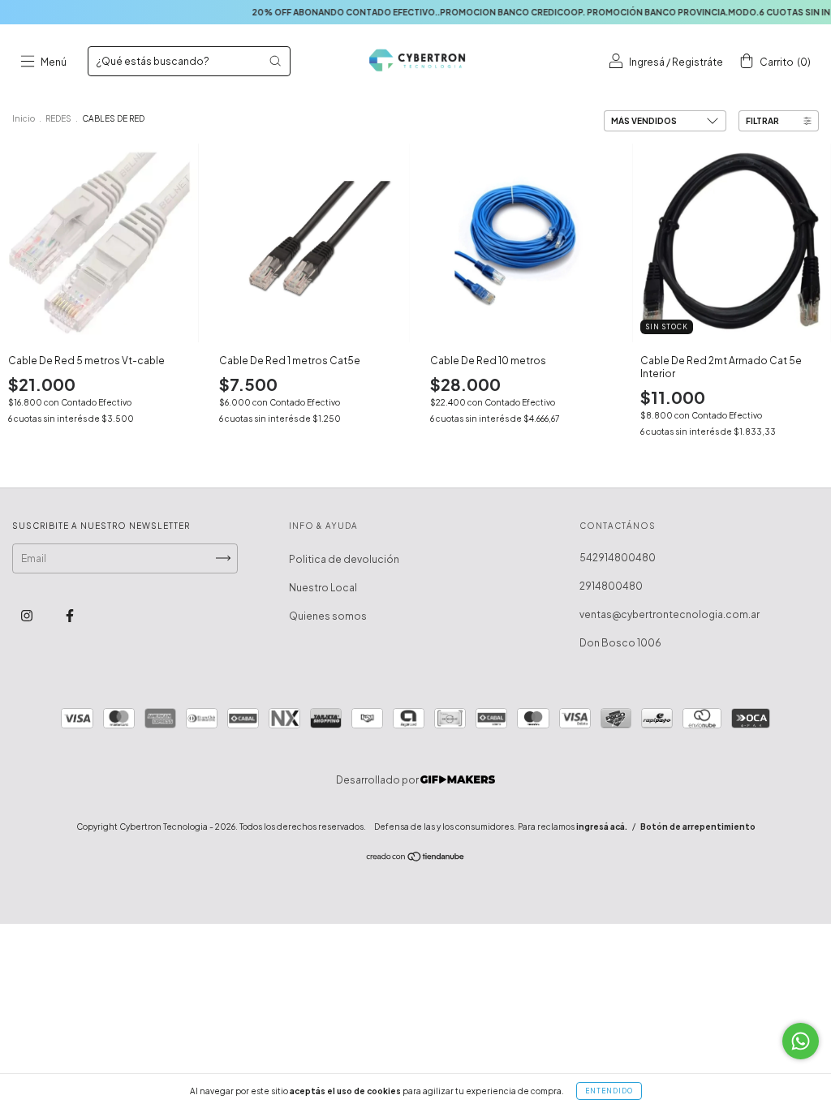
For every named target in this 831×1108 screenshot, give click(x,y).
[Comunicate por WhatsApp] (800, 1041)
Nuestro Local (323, 588)
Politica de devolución (344, 559)
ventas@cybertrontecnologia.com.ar (669, 614)
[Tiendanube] (416, 858)
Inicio (23, 118)
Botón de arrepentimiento (698, 826)
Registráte (697, 62)
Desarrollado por (378, 780)
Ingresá (647, 62)
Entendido (609, 1091)
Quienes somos (328, 616)
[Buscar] (275, 61)
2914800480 (611, 586)
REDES (58, 118)
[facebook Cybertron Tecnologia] (69, 615)
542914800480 (617, 558)
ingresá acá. (601, 826)
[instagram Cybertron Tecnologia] (27, 615)
